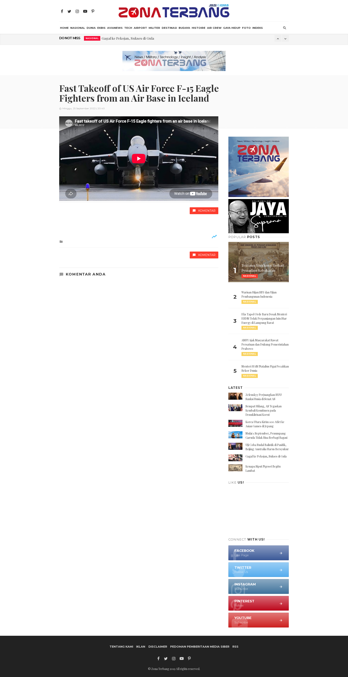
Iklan (140, 646)
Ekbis (101, 27)
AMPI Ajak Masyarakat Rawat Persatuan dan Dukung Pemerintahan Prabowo (265, 344)
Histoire (198, 27)
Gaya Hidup (231, 27)
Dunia (91, 27)
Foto (246, 27)
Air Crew (214, 27)
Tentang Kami (121, 646)
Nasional (77, 27)
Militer (154, 27)
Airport (140, 27)
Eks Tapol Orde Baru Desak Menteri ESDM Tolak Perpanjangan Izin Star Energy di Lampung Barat (264, 318)
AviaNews (115, 27)
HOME (64, 27)
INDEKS (257, 27)
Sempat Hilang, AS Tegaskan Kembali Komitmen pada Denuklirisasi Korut (263, 410)
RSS (235, 646)
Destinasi (169, 27)
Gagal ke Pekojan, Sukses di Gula (128, 38)
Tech (128, 27)
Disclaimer (157, 646)
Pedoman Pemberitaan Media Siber (199, 646)
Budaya (184, 27)
